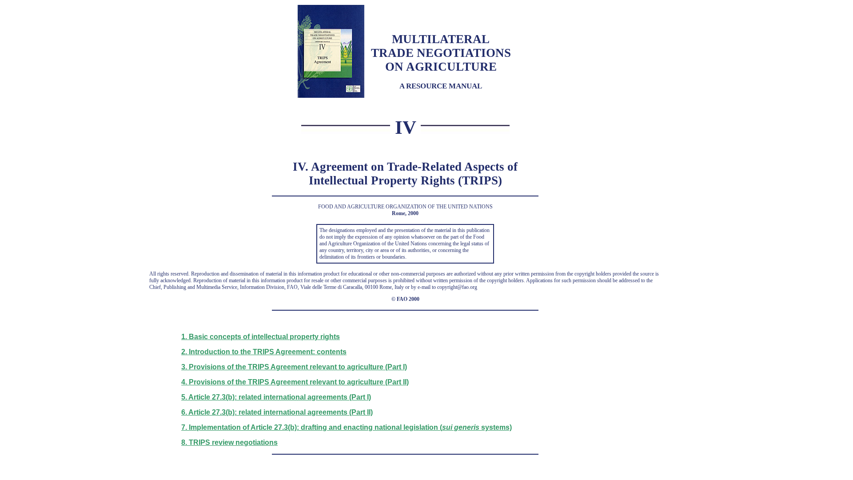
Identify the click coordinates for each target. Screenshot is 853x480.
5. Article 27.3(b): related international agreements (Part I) (276, 397)
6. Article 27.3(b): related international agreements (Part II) (277, 412)
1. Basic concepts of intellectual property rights (260, 336)
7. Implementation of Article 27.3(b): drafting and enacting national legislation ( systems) (346, 427)
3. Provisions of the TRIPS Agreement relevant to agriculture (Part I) (294, 367)
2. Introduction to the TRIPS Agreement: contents (264, 352)
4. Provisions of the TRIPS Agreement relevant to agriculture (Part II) (295, 382)
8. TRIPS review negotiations (229, 442)
